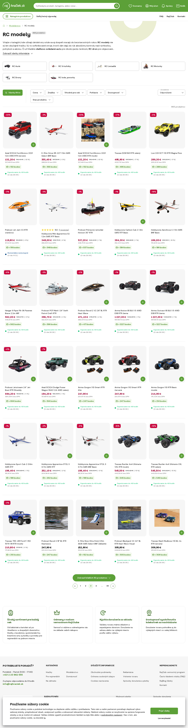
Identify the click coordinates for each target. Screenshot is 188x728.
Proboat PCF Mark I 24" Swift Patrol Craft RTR (55, 312)
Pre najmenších (53, 676)
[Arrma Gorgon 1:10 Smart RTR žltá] (92, 364)
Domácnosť (71, 676)
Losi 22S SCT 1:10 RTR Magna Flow (166, 153)
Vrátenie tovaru (130, 676)
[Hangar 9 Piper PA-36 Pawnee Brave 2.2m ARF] (19, 287)
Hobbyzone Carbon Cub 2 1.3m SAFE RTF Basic (129, 231)
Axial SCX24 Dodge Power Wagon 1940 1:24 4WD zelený (55, 388)
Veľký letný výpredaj (46, 16)
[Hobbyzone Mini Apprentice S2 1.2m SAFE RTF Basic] (56, 207)
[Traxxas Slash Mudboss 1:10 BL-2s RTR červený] (167, 518)
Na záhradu (51, 681)
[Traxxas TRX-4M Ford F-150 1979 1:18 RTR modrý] (19, 518)
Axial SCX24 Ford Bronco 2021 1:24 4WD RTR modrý (92, 154)
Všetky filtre (14, 92)
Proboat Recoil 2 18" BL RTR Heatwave (54, 542)
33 (108, 586)
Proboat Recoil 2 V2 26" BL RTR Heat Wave (92, 312)
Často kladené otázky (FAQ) (172, 676)
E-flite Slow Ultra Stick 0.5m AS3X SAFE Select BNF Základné (92, 542)
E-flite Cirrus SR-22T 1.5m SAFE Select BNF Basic (56, 154)
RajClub (170, 16)
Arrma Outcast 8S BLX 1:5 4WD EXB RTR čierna (165, 312)
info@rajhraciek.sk (13, 684)
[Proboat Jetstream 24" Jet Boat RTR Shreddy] (19, 364)
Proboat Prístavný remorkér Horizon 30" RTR (90, 231)
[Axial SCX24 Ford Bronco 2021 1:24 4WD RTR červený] (19, 130)
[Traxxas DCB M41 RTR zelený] (129, 130)
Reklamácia (128, 672)
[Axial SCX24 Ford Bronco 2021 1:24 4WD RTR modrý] (92, 130)
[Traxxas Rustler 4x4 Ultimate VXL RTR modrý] (129, 441)
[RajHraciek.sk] (4, 25)
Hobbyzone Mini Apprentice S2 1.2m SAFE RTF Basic (56, 235)
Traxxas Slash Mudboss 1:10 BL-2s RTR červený (166, 542)
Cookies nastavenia (100, 681)
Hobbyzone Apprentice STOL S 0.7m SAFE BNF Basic (92, 465)
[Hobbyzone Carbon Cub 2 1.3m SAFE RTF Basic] (129, 207)
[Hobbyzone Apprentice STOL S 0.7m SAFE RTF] (56, 441)
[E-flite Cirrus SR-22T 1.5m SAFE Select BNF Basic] (56, 130)
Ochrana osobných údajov (103, 676)
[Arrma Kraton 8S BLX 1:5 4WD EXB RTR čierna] (129, 287)
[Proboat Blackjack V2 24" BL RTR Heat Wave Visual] (129, 518)
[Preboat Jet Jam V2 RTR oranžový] (19, 207)
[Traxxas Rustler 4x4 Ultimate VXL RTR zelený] (167, 441)
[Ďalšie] (112, 586)
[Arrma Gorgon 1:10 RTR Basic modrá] (167, 364)
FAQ (161, 16)
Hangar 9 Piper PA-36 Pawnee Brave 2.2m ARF (18, 312)
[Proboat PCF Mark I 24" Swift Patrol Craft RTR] (56, 287)
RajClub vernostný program (172, 672)
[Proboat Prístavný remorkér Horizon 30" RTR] (92, 207)
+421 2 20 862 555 (13, 674)
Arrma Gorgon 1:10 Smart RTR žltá (91, 388)
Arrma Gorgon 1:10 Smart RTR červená (128, 388)
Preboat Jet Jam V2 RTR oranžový (16, 231)
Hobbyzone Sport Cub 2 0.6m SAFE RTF (18, 465)
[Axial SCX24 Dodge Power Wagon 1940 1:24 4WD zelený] (56, 364)
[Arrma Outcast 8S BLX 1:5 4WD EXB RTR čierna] (167, 287)
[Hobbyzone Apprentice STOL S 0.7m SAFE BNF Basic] (92, 441)
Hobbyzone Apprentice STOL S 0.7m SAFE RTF (56, 465)
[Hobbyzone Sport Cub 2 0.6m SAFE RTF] (19, 441)
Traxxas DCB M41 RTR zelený (127, 153)
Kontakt (181, 16)
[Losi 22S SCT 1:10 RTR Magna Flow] (167, 130)
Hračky (49, 672)
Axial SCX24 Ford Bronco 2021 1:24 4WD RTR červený (19, 154)
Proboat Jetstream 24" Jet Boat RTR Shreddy (17, 388)
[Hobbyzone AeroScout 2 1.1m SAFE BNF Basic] (167, 207)
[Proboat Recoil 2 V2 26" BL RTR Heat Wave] (92, 287)
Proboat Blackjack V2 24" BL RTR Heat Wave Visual (128, 542)
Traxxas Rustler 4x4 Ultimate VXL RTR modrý (128, 465)
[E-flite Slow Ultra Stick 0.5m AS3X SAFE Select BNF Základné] (92, 518)
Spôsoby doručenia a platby (136, 681)
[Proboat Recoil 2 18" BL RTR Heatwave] (56, 518)
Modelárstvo (72, 672)
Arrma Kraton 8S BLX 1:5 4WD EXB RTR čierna (128, 312)
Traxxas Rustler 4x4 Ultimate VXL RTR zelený (166, 465)
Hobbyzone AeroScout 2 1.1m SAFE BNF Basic (166, 231)
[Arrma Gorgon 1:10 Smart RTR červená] (129, 364)
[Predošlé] (75, 586)
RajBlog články (166, 681)
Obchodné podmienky (101, 672)
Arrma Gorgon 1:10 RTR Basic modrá (164, 388)
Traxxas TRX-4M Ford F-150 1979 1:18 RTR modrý (18, 542)
